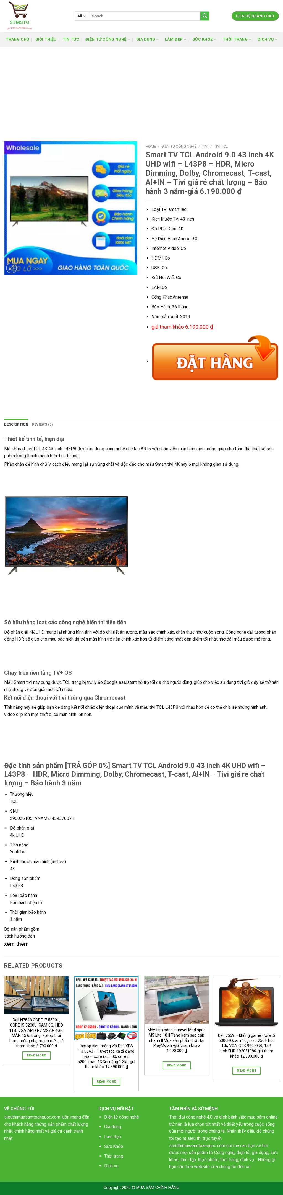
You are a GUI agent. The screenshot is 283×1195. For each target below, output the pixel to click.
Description (16, 424)
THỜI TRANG (235, 39)
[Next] (278, 1035)
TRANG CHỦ (17, 39)
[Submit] (204, 16)
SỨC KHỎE (203, 39)
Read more (36, 1055)
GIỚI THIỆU (46, 39)
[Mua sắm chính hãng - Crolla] (35, 16)
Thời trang (113, 1156)
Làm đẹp (112, 1136)
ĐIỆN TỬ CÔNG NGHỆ (105, 39)
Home (151, 146)
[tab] (16, 424)
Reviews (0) (42, 424)
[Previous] (4, 1035)
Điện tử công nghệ (121, 1117)
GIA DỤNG (145, 39)
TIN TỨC (71, 39)
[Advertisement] (141, 88)
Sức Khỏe (113, 1146)
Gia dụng (112, 1126)
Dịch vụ (111, 1165)
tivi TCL (221, 146)
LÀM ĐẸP (174, 39)
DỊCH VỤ (266, 39)
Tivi (205, 146)
